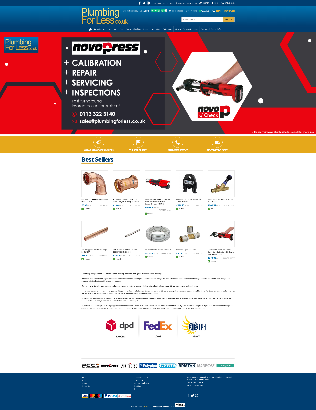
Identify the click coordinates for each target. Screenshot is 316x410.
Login (217, 3)
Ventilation (156, 29)
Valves (128, 29)
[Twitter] (143, 3)
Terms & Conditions (141, 383)
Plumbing (137, 29)
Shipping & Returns (141, 377)
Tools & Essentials (190, 29)
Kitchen (178, 29)
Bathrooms (167, 29)
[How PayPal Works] (111, 395)
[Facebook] (139, 3)
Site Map (137, 386)
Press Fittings (99, 29)
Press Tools (112, 29)
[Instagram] (148, 3)
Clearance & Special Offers (164, 3)
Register (206, 3)
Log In (84, 380)
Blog (135, 389)
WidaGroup (146, 406)
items (230, 3)
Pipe (121, 29)
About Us (181, 3)
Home (84, 377)
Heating (146, 29)
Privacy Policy (139, 380)
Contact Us (192, 3)
